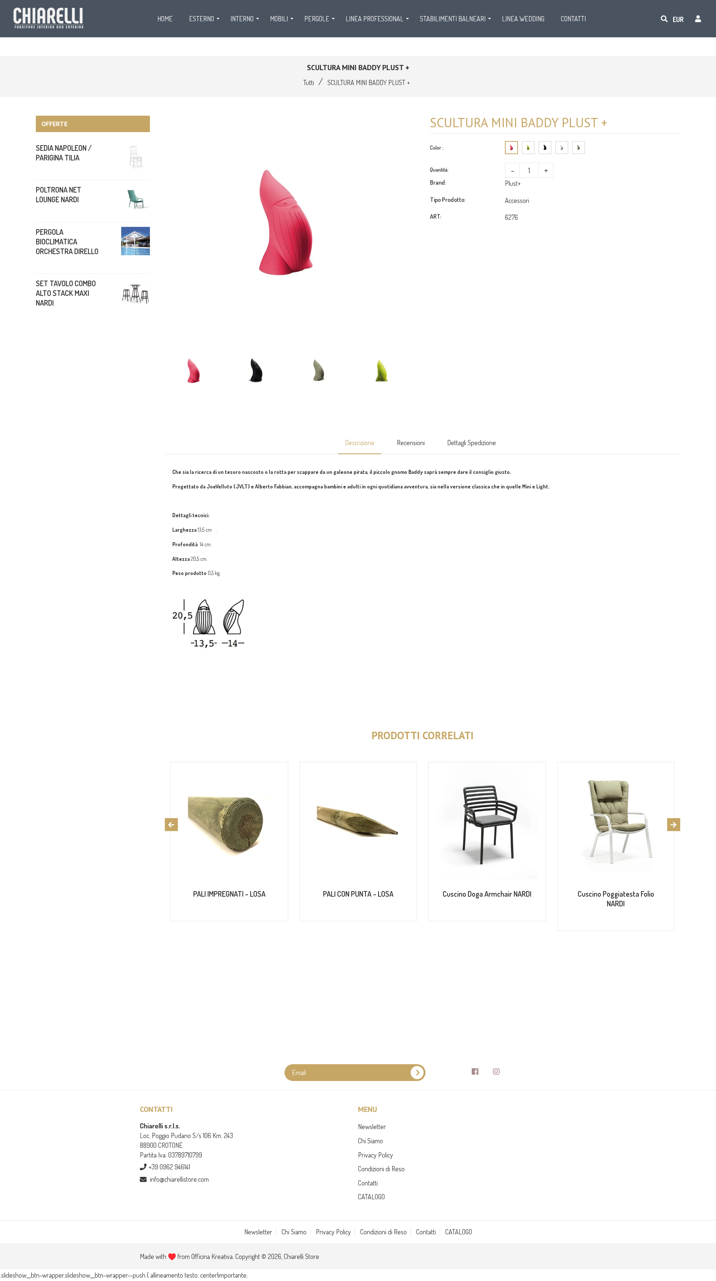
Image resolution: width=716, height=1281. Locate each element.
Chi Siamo (370, 1141)
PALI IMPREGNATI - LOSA (229, 894)
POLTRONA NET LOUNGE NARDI (58, 194)
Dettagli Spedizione (471, 442)
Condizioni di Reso (381, 1169)
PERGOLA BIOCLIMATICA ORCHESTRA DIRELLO (67, 241)
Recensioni (411, 442)
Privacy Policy (375, 1155)
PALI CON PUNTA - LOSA (358, 894)
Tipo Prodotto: (447, 199)
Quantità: (439, 169)
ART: (435, 216)
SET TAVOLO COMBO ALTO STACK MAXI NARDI (66, 292)
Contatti (368, 1183)
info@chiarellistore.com (179, 1179)
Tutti (308, 82)
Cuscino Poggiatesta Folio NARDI (616, 898)
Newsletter (372, 1126)
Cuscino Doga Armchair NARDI (487, 894)
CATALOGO (371, 1197)
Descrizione (359, 442)
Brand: (438, 182)
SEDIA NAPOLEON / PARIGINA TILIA (64, 152)
